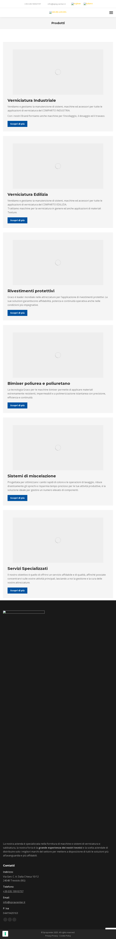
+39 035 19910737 (32, 4)
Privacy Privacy (51, 935)
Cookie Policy (65, 935)
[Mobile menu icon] (111, 12)
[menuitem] (76, 4)
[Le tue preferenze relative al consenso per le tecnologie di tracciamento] (5, 934)
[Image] (58, 72)
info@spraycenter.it (57, 4)
